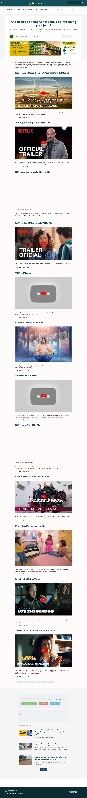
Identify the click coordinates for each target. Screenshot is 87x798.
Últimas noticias (41, 792)
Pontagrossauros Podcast (45, 9)
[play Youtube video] (43, 93)
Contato (65, 792)
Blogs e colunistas (32, 9)
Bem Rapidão (19, 682)
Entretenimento (21, 9)
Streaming (50, 682)
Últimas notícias (11, 9)
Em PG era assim (59, 9)
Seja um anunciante (51, 792)
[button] (49, 699)
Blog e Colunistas (29, 682)
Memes (59, 792)
